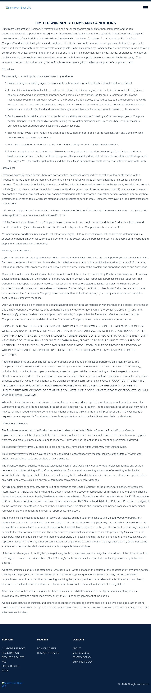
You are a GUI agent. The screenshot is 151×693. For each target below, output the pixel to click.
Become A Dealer (48, 652)
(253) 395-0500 (81, 652)
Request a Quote (13, 657)
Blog (5, 670)
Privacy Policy (82, 657)
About (77, 648)
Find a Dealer (10, 666)
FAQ (4, 661)
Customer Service (13, 648)
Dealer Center (46, 648)
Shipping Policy (83, 661)
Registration (10, 652)
